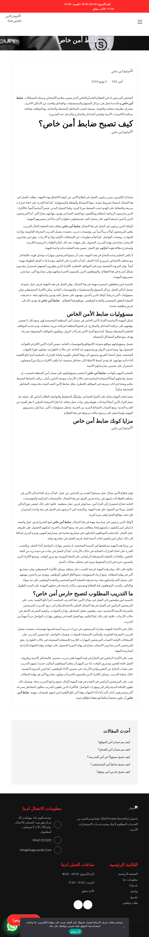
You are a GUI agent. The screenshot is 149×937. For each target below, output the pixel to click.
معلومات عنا (130, 880)
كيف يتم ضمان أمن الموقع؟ (114, 742)
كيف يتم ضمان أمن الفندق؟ (114, 749)
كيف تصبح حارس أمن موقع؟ (113, 772)
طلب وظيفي (130, 903)
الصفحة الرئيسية (128, 874)
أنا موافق (75, 931)
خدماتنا (133, 885)
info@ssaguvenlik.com (35, 850)
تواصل (134, 891)
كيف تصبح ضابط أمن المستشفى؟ (110, 764)
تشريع (134, 897)
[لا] (124, 927)
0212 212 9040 (42, 840)
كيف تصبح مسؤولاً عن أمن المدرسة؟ (108, 757)
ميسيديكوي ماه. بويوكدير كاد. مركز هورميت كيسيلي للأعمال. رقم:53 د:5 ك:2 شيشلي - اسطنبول (33, 825)
